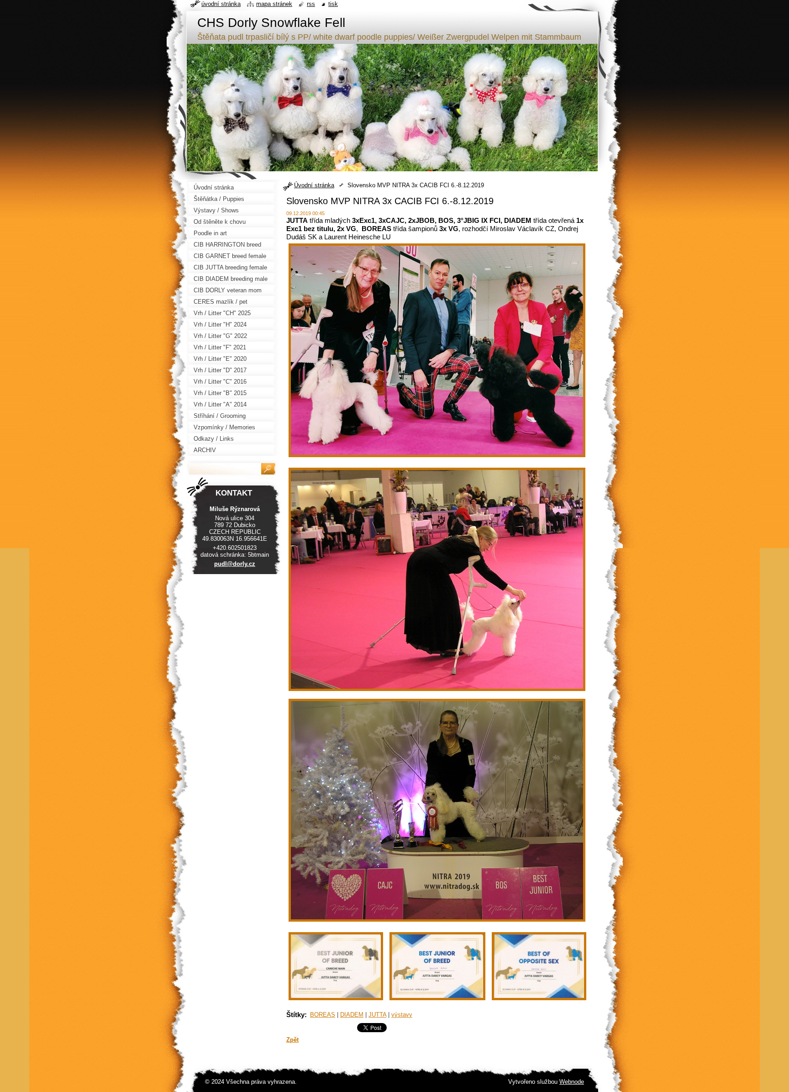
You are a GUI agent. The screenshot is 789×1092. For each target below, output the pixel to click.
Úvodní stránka (314, 185)
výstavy (401, 1014)
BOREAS (322, 1014)
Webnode (571, 1081)
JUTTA (377, 1014)
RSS (311, 3)
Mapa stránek (274, 3)
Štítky (295, 1014)
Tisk (333, 3)
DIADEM (351, 1014)
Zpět (292, 1039)
